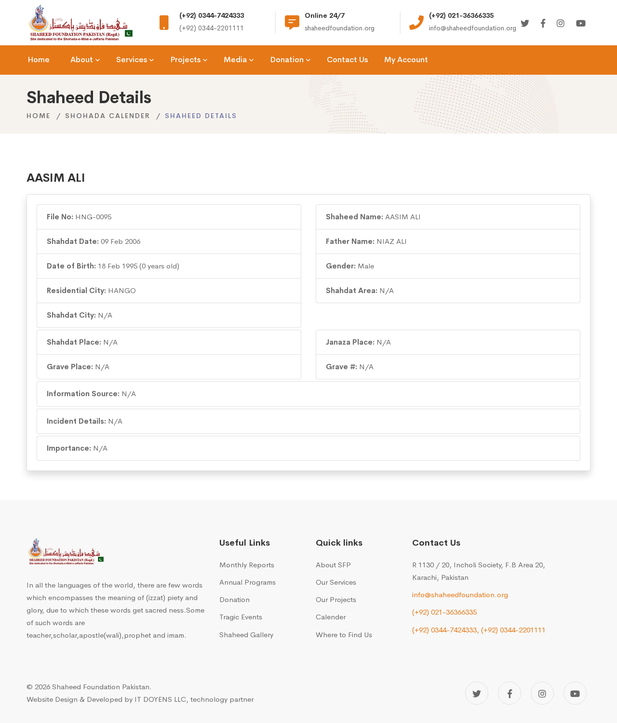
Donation (234, 599)
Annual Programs (247, 582)
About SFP (333, 564)
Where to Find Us (344, 634)
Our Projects (336, 599)
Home (39, 115)
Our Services (336, 582)
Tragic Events (240, 616)
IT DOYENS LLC (160, 699)
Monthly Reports (246, 564)
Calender (331, 616)
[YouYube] (580, 23)
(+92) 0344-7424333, (445, 629)
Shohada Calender (107, 115)
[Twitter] (525, 23)
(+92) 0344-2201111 (513, 629)
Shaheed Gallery (246, 634)
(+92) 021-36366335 (444, 611)
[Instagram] (560, 23)
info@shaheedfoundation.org (460, 594)
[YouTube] (575, 693)
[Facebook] (543, 23)
